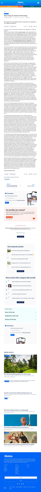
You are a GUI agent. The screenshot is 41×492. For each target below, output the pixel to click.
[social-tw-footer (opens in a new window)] (21, 483)
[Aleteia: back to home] (20, 2)
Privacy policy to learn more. (21, 200)
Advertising (17, 473)
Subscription (17, 470)
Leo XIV (6, 415)
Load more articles (20, 271)
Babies (6, 398)
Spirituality (5, 469)
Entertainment (7, 179)
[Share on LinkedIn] (31, 26)
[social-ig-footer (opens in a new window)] (23, 483)
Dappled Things (21, 17)
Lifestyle (5, 468)
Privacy (10, 488)
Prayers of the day (10, 319)
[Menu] (8, 2)
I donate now (9, 217)
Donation (16, 472)
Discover (5, 470)
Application (17, 468)
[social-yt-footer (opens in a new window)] (17, 483)
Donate (20, 6)
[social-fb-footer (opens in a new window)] (19, 483)
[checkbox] (5, 200)
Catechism (6, 432)
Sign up (7, 202)
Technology (7, 381)
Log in (24, 232)
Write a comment (20, 236)
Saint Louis (24, 4)
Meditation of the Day (11, 316)
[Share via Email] (34, 26)
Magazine (16, 469)
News (5, 11)
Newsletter (17, 466)
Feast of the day (9, 312)
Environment (7, 355)
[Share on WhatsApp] (36, 26)
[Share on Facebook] (29, 26)
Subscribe (9, 6)
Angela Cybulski (15, 17)
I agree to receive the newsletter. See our (15, 200)
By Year (28, 466)
